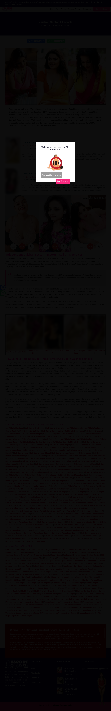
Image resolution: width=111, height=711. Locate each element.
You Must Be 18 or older (51, 175)
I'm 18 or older (63, 181)
